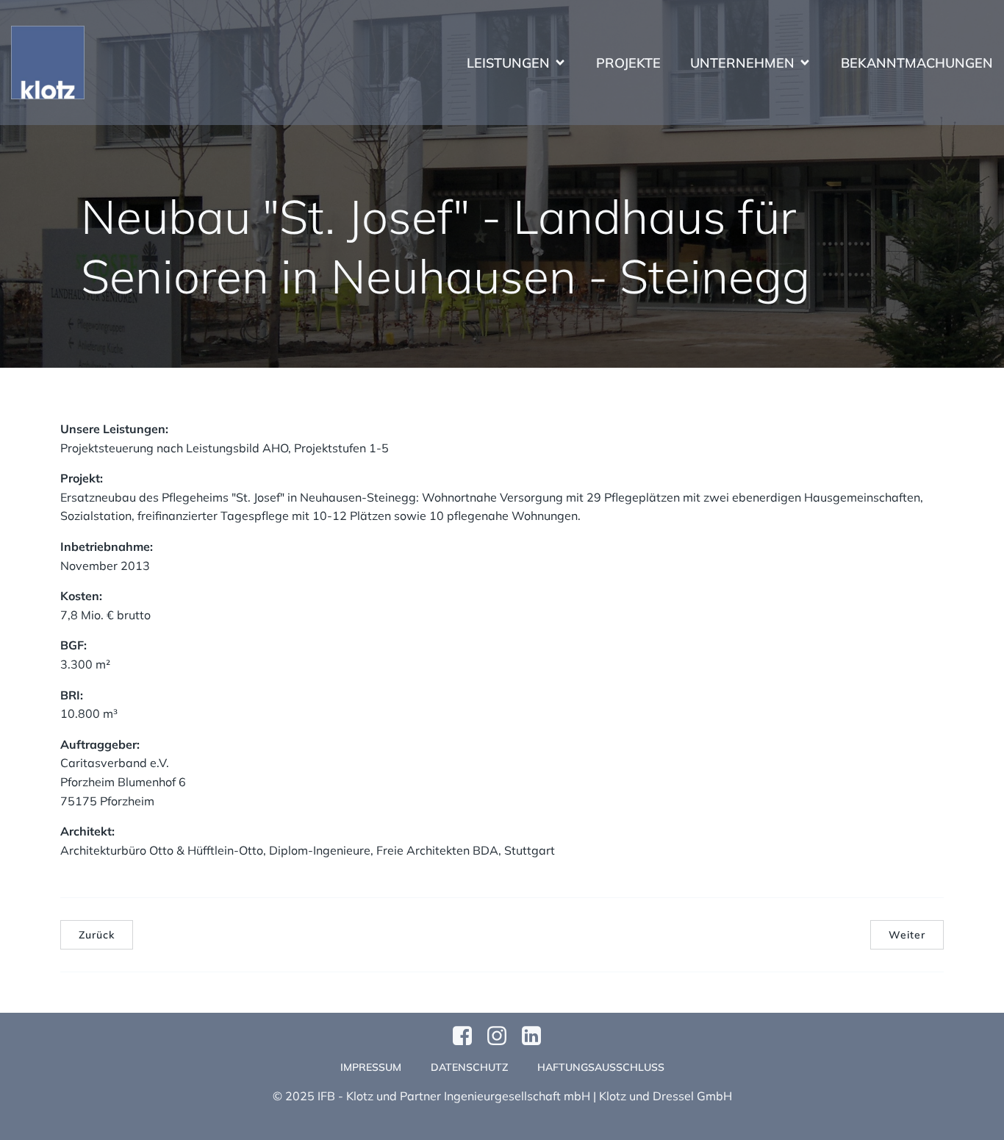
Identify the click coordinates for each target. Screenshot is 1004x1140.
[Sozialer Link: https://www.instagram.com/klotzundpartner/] (502, 1036)
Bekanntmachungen (917, 62)
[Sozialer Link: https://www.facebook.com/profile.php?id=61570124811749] (468, 1036)
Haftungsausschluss (600, 1067)
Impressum (370, 1067)
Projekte (628, 62)
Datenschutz (469, 1067)
